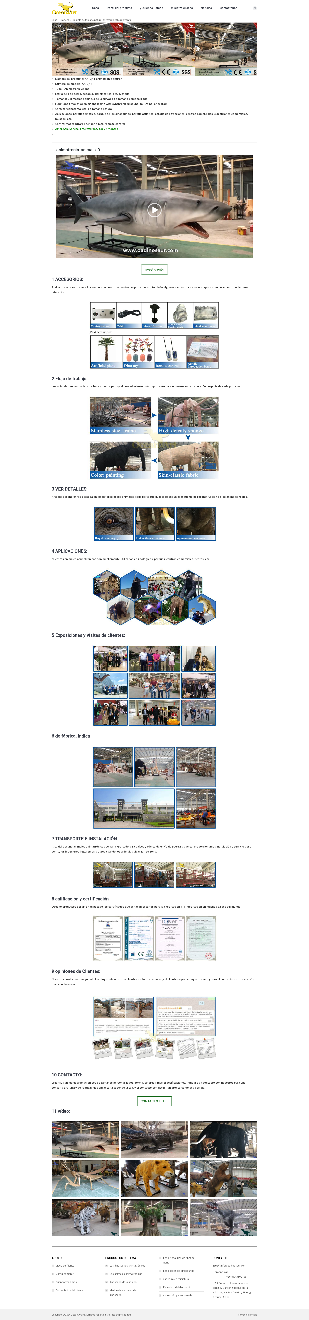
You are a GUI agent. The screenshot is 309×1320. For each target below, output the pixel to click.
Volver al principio (247, 1314)
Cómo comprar (64, 1273)
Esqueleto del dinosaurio (177, 1287)
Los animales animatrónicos (125, 1273)
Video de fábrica (65, 1265)
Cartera (65, 19)
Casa (54, 19)
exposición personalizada (177, 1295)
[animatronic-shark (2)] (150, 49)
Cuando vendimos (66, 1282)
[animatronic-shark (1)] (78, 49)
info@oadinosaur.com (229, 1265)
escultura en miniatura (176, 1279)
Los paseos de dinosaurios (178, 1270)
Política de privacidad (119, 1314)
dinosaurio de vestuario (123, 1282)
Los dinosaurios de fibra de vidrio (179, 1260)
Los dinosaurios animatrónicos (127, 1265)
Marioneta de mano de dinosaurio (122, 1293)
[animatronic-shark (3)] (221, 49)
